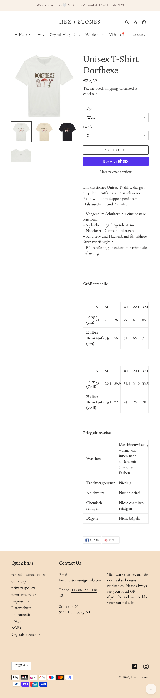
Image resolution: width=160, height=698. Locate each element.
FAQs (16, 621)
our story (18, 581)
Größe (88, 127)
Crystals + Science (25, 634)
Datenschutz (21, 608)
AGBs (16, 628)
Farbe (87, 109)
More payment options (116, 171)
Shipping (111, 88)
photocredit (20, 614)
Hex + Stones (80, 22)
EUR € (20, 665)
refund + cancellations (28, 574)
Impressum (20, 601)
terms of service (23, 594)
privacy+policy (23, 588)
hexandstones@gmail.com (80, 580)
